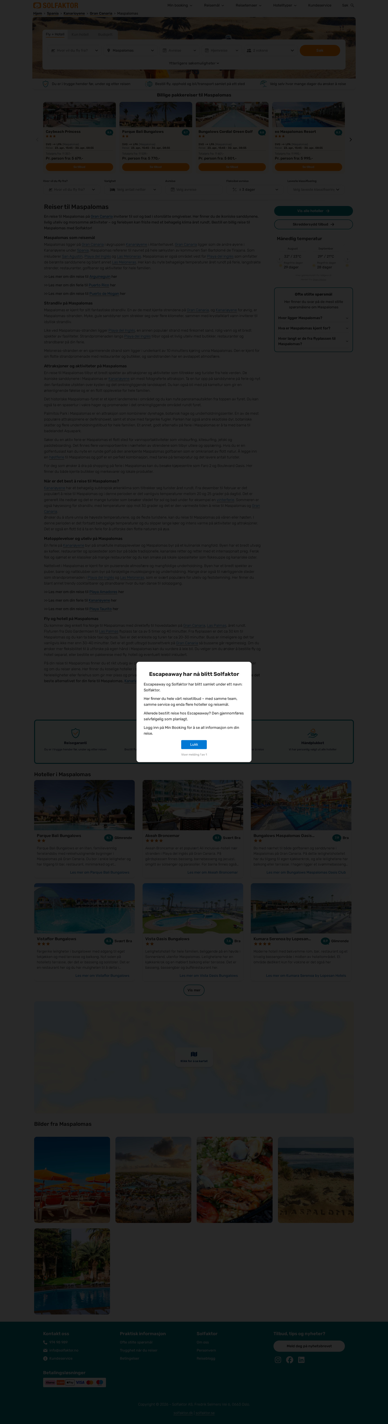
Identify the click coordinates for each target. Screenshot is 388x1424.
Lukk (194, 744)
